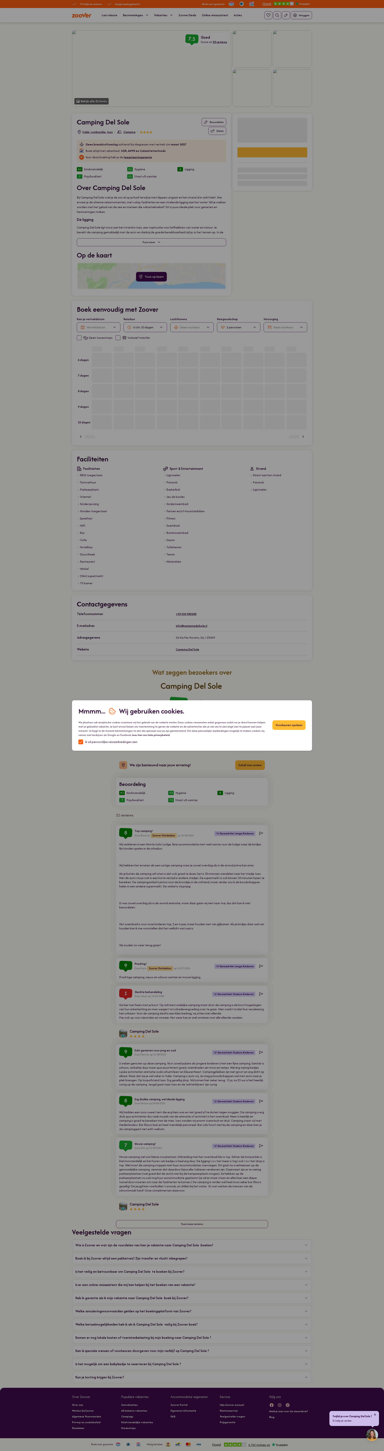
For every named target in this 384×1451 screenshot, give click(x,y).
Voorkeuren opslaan (289, 725)
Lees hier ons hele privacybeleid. (151, 735)
